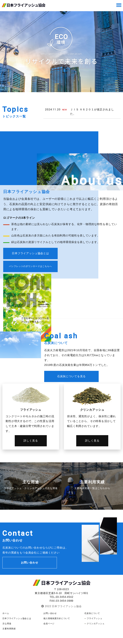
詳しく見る (31, 440)
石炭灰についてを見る (71, 376)
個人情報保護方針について (56, 618)
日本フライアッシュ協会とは (30, 253)
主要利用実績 (9, 628)
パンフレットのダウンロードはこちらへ (30, 266)
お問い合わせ (29, 562)
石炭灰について (92, 613)
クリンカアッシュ (96, 623)
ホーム (5, 613)
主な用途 (6, 623)
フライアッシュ (94, 618)
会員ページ (48, 623)
